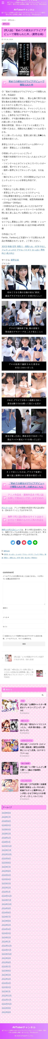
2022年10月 (7, 1004)
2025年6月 (6, 871)
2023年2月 (6, 987)
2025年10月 (7, 854)
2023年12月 (7, 945)
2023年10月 (7, 954)
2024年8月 (6, 912)
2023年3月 (6, 983)
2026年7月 (6, 817)
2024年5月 (6, 925)
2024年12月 (7, 896)
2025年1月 (6, 891)
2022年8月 (6, 1012)
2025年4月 (6, 879)
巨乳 (22, 558)
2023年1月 (6, 991)
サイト (5, 626)
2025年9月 (6, 858)
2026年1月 (6, 842)
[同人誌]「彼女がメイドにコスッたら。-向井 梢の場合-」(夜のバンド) (33, 727)
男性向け (34, 558)
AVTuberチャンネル (24, 9)
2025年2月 (6, 887)
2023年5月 (6, 975)
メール (6, 617)
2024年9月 (6, 908)
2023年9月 (6, 958)
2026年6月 (6, 821)
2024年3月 (6, 933)
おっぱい (12, 554)
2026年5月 (6, 825)
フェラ (36, 554)
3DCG (6, 554)
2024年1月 (6, 941)
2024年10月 (7, 904)
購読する (8, 689)
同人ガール (6, 508)
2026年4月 (6, 829)
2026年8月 (6, 813)
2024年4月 (6, 929)
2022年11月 (6, 999)
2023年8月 (6, 962)
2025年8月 (6, 862)
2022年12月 (7, 995)
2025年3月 (6, 883)
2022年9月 (6, 1008)
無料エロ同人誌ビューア (11, 529)
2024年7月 (6, 916)
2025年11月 (6, 850)
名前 (5, 608)
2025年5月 (6, 875)
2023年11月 (6, 950)
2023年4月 (6, 979)
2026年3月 (6, 833)
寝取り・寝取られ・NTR (12, 558)
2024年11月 (6, 900)
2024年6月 (6, 921)
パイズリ (30, 554)
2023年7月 (6, 966)
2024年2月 (6, 937)
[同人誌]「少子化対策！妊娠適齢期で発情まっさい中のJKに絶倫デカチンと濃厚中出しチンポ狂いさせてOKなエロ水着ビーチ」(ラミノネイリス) (33, 790)
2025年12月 (7, 846)
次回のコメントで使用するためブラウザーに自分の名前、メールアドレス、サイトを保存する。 (22, 637)
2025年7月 (6, 867)
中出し (42, 554)
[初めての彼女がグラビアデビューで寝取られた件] (24, 297)
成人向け (27, 558)
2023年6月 (6, 970)
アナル (24, 554)
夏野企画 (15, 260)
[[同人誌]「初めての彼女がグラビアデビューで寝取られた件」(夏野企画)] (29, 542)
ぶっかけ (18, 554)
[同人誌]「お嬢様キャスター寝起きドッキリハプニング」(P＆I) (33, 707)
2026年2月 (6, 837)
